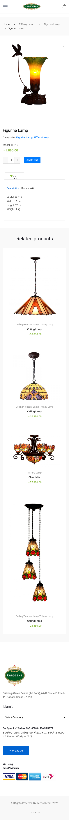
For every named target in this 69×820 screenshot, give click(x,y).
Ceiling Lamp (34, 329)
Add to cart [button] (36, 646)
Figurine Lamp (52, 24)
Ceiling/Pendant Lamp (27, 324)
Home (6, 24)
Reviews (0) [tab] (28, 188)
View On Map (16, 751)
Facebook (35, 813)
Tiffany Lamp (26, 24)
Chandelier (35, 477)
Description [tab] (13, 188)
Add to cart (32, 160)
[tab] (13, 189)
